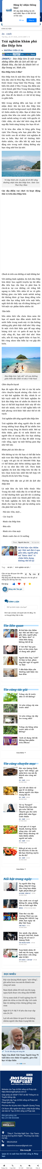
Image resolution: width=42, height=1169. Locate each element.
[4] (10, 650)
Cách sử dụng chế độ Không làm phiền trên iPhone (28, 740)
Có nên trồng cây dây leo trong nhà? (28, 717)
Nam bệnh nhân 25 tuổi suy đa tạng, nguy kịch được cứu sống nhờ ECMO (29, 953)
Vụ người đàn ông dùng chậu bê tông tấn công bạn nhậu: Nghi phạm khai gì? (27, 887)
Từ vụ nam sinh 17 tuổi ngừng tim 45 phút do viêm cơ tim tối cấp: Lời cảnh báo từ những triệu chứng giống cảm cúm (20, 1002)
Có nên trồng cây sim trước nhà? (28, 706)
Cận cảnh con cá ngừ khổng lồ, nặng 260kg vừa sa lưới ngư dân (28, 902)
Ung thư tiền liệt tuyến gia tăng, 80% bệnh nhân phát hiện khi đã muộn (20, 1056)
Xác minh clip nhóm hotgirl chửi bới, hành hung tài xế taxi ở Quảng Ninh (29, 936)
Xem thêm (20, 752)
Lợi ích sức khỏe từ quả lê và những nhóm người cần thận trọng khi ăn (29, 791)
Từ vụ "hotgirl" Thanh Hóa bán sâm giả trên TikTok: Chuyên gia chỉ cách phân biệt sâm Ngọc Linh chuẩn (28, 811)
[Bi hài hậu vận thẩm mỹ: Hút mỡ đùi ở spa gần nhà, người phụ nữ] (9, 551)
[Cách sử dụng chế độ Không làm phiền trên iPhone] (10, 741)
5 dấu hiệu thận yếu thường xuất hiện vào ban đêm (28, 671)
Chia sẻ (38, 1168)
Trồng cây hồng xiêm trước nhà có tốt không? (28, 729)
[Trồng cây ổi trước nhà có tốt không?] (10, 697)
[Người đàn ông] (10, 661)
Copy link (12, 1168)
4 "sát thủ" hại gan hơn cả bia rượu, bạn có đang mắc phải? (28, 649)
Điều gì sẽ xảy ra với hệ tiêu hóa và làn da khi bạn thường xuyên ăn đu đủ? (29, 851)
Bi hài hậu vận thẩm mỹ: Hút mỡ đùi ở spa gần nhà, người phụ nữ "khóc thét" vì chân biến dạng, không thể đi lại (29, 554)
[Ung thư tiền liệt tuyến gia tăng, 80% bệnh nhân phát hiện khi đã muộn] (21, 1038)
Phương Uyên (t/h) (13, 50)
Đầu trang (24, 1150)
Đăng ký (31, 20)
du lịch (10, 567)
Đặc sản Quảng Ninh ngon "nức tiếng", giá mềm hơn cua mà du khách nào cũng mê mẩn (28, 773)
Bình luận (29, 1168)
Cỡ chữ (21, 1168)
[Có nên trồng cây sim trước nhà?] (10, 708)
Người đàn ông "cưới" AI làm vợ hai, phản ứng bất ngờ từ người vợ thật (29, 661)
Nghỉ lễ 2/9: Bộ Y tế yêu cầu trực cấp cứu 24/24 (19, 1012)
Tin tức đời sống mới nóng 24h (14, 1051)
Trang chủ (4, 1168)
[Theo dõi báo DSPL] (21, 54)
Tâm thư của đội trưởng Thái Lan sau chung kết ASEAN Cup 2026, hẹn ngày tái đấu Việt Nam (28, 918)
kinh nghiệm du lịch (22, 567)
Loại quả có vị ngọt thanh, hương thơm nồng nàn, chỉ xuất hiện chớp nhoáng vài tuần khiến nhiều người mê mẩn (28, 832)
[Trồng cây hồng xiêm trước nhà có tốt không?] (10, 730)
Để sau (21, 20)
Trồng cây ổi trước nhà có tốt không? (27, 695)
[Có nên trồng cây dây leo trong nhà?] (10, 719)
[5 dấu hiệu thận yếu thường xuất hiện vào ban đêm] (10, 672)
